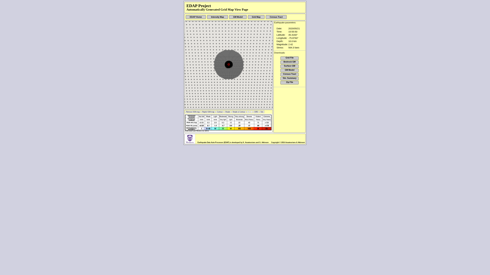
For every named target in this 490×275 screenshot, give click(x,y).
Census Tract (276, 17)
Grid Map (256, 17)
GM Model (238, 17)
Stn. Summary (289, 78)
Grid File (290, 58)
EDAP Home (196, 17)
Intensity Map (217, 17)
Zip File (289, 82)
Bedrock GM (290, 62)
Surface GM (289, 66)
